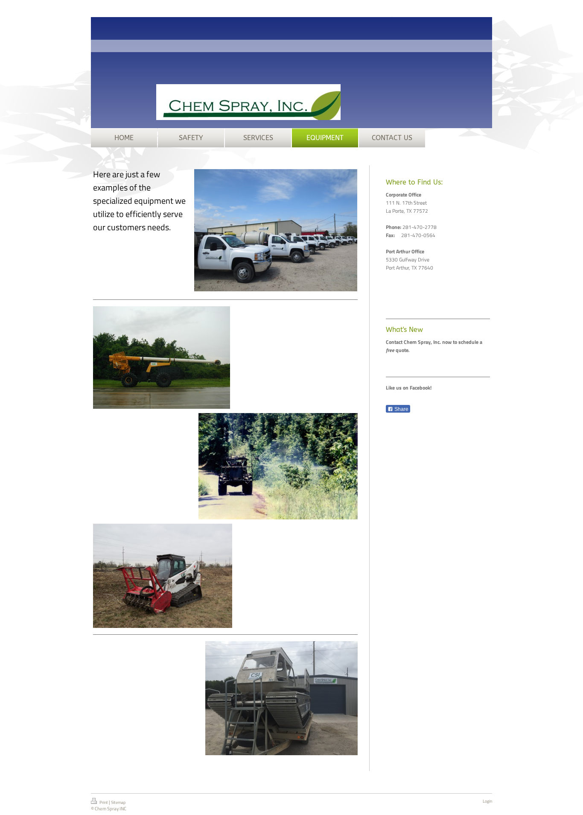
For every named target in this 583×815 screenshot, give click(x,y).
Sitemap (118, 802)
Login (487, 801)
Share (400, 409)
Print (104, 802)
